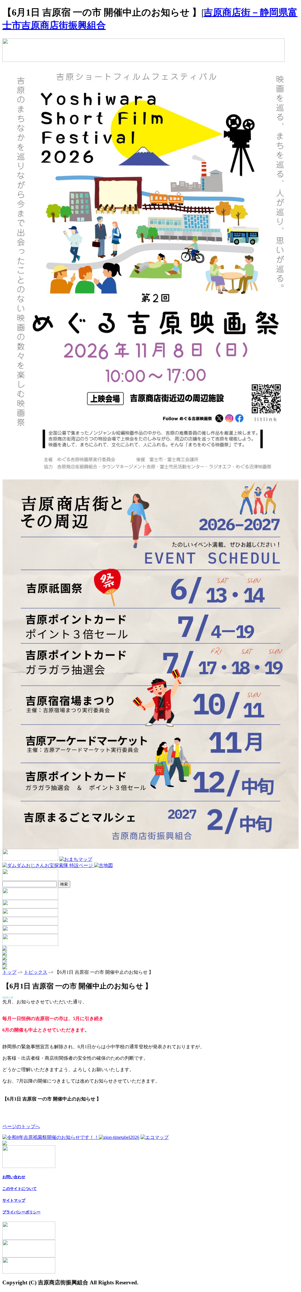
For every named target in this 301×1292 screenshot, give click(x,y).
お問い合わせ (13, 1177)
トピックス (35, 972)
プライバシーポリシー (21, 1212)
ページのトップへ (21, 1126)
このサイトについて (19, 1188)
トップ (9, 972)
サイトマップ (13, 1200)
